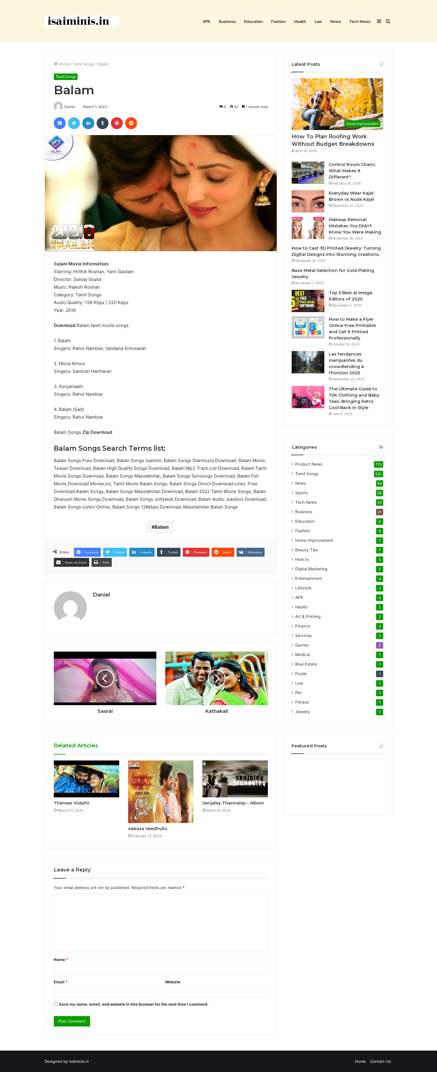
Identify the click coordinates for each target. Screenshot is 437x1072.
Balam (162, 527)
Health (300, 21)
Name (61, 959)
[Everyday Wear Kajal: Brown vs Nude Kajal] (308, 201)
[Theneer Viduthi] (86, 778)
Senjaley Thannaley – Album (233, 803)
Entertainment (308, 578)
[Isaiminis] (82, 21)
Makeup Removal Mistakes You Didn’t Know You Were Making (355, 226)
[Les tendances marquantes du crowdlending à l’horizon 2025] (308, 362)
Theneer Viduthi (71, 803)
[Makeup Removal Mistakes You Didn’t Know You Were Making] (308, 228)
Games (302, 645)
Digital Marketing (311, 568)
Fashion (278, 21)
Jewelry (302, 711)
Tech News (359, 21)
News (335, 21)
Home (63, 64)
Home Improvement (314, 540)
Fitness (302, 702)
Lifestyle (303, 588)
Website (172, 981)
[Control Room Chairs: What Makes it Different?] (308, 173)
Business (227, 21)
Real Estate (306, 664)
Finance (302, 626)
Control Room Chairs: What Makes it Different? (352, 171)
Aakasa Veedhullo (147, 828)
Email (60, 981)
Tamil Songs (84, 64)
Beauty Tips (306, 549)
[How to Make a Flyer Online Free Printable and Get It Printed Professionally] (308, 327)
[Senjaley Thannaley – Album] (235, 778)
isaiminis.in (79, 1061)
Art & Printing (307, 616)
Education (253, 21)
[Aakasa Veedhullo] (161, 791)
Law (318, 21)
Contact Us (380, 1061)
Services (303, 635)
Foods (300, 673)
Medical (302, 654)
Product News (308, 464)
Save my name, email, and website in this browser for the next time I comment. (133, 1004)
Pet (298, 692)
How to (302, 559)
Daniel (101, 594)
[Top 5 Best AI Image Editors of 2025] (308, 301)
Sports (301, 492)
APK (206, 21)
